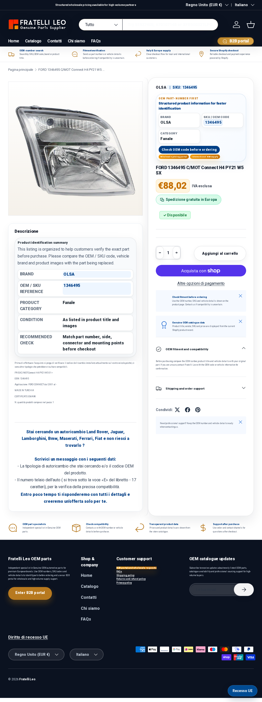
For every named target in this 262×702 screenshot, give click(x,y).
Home (13, 41)
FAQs (96, 41)
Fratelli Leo (27, 679)
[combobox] (148, 24)
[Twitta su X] (177, 410)
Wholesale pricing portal (173, 157)
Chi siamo (76, 41)
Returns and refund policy (131, 579)
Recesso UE (243, 691)
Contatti (54, 41)
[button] (250, 24)
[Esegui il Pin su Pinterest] (198, 410)
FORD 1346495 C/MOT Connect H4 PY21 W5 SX (71, 70)
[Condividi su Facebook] (187, 410)
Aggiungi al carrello (220, 253)
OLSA (161, 87)
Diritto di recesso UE (28, 637)
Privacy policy (124, 582)
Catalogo (33, 41)
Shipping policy (125, 575)
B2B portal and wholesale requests (136, 568)
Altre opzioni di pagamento (201, 283)
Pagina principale (20, 70)
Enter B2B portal (30, 593)
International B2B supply (205, 157)
